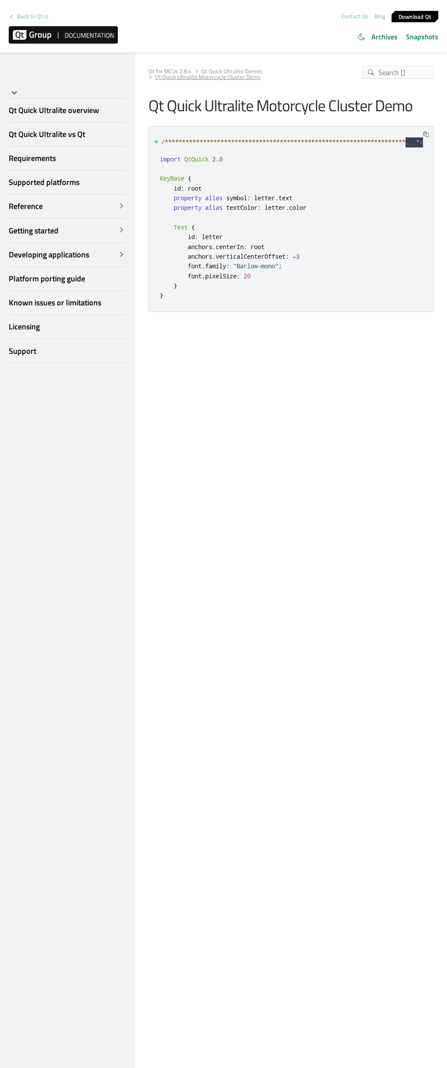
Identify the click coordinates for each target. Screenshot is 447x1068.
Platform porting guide (47, 278)
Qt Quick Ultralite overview (54, 110)
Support (22, 351)
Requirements (32, 158)
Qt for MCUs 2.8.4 (169, 71)
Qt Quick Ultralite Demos (231, 71)
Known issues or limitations (55, 302)
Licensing (24, 326)
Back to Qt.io (32, 16)
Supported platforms (44, 182)
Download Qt (415, 16)
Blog (380, 16)
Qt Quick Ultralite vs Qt (47, 134)
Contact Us (354, 16)
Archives (384, 36)
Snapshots (422, 36)
